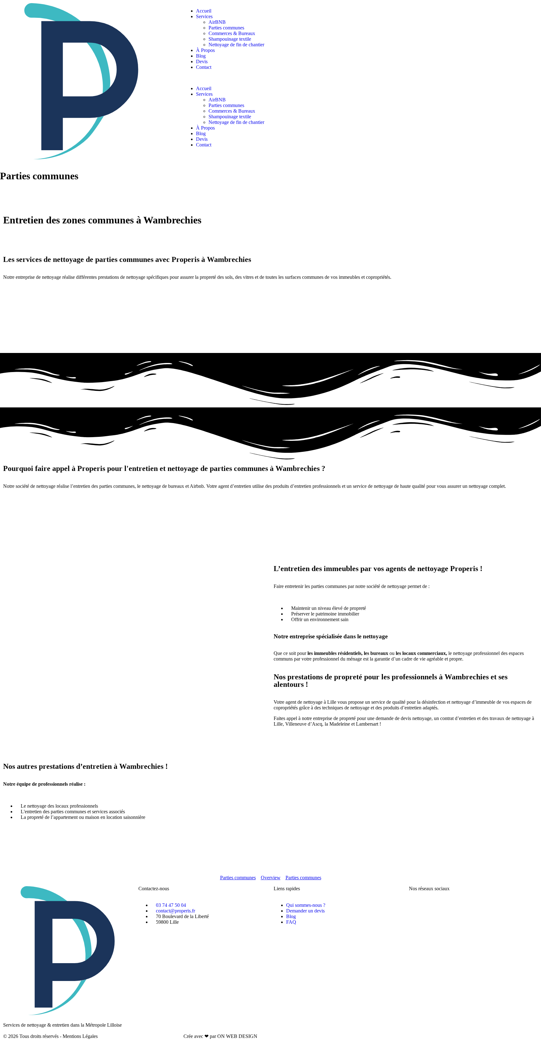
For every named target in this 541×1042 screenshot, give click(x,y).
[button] (270, 78)
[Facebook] (417, 905)
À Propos (205, 50)
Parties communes (226, 27)
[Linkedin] (467, 905)
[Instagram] (433, 905)
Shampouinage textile (230, 39)
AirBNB (217, 22)
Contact (203, 67)
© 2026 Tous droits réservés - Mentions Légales (50, 1036)
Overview (271, 877)
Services (204, 16)
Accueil (203, 10)
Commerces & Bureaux (232, 33)
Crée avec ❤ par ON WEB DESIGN (220, 1036)
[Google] (450, 905)
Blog (201, 56)
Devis (202, 61)
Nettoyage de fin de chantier (236, 44)
